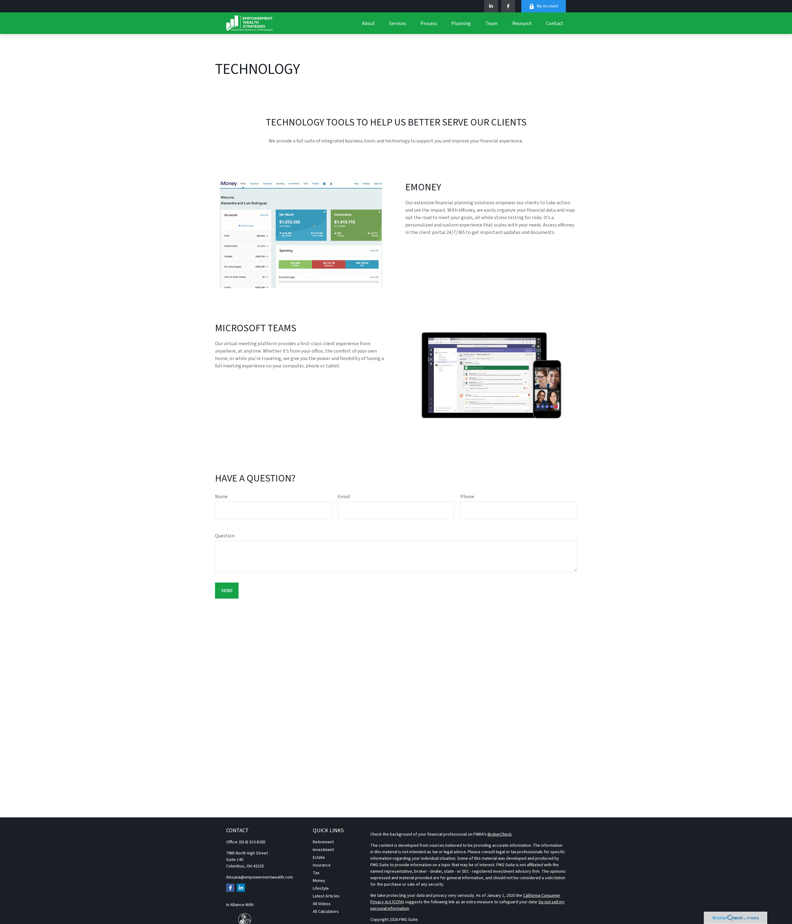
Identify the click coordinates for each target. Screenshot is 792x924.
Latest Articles (326, 896)
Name (221, 496)
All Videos (322, 904)
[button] (368, 23)
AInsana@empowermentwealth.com (259, 877)
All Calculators (326, 912)
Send (226, 590)
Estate (319, 857)
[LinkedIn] (491, 6)
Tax (316, 873)
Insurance (322, 865)
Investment (323, 850)
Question (225, 535)
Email (344, 496)
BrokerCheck (500, 834)
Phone (467, 496)
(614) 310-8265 (252, 842)
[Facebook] (508, 6)
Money (319, 881)
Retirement (323, 842)
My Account (547, 6)
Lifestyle (321, 888)
